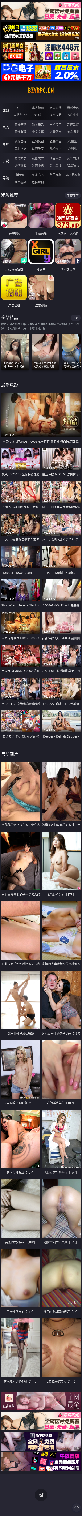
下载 (76, 318)
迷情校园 (20, 165)
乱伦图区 (55, 148)
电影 (5, 127)
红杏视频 (20, 182)
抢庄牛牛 (73, 115)
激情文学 (20, 158)
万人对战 (55, 108)
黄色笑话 (55, 165)
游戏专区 (73, 108)
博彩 (5, 110)
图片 (5, 144)
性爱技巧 (73, 165)
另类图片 (73, 148)
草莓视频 (55, 175)
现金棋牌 (55, 115)
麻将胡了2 (20, 115)
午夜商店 (38, 175)
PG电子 (20, 108)
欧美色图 (55, 141)
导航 (5, 178)
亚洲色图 (38, 141)
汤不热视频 (73, 175)
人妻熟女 (55, 132)
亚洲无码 (20, 124)
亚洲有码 (20, 132)
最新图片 (9, 754)
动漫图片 (73, 141)
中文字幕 (38, 132)
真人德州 (38, 108)
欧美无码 (38, 124)
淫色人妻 (55, 158)
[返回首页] (76, 1507)
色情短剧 (38, 182)
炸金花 (37, 115)
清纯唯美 (38, 148)
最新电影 (9, 385)
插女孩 (20, 175)
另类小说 (38, 165)
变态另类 (73, 132)
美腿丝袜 (20, 148)
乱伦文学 (38, 158)
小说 (5, 161)
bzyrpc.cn (41, 90)
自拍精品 (55, 124)
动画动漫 (73, 124)
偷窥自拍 (20, 141)
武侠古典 (73, 158)
